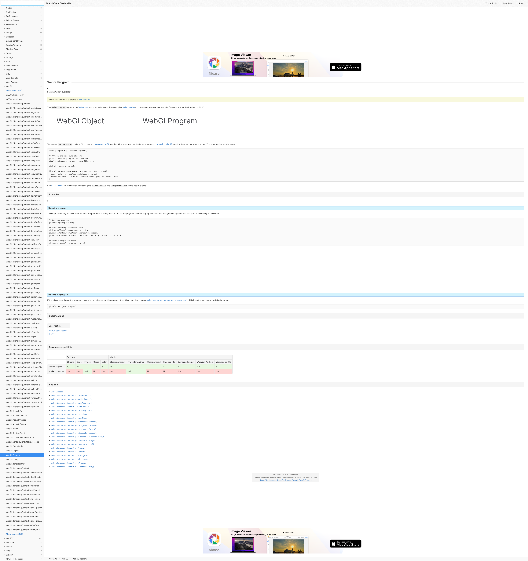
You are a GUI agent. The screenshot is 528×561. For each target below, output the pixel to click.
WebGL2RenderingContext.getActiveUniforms (25, 266)
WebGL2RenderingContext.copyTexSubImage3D (25, 174)
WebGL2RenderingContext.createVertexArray (25, 191)
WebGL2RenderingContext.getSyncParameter (25, 301)
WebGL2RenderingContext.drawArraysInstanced (25, 218)
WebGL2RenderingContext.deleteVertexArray (25, 213)
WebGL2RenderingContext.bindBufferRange (25, 121)
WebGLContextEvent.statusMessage (22, 442)
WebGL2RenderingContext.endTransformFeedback (25, 244)
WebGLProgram (13, 455)
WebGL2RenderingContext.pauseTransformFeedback (25, 349)
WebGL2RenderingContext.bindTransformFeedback (25, 130)
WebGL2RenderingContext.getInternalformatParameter (25, 283)
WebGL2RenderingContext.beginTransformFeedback (25, 112)
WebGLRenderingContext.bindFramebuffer (25, 490)
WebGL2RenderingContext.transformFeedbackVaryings (25, 376)
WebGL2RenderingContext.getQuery (22, 288)
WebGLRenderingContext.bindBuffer (22, 486)
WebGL (65, 559)
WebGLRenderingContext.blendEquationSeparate (25, 512)
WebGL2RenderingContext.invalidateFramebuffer (25, 319)
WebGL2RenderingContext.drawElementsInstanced (25, 226)
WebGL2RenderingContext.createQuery (24, 178)
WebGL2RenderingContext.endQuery (22, 240)
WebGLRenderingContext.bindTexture (23, 499)
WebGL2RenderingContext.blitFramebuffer (25, 139)
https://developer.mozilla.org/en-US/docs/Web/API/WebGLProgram (285, 480)
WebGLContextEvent (15, 433)
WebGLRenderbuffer (15, 464)
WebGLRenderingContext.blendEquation (24, 508)
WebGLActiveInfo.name (16, 415)
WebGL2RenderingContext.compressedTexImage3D (25, 161)
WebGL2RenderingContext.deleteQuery (24, 196)
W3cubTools (491, 3)
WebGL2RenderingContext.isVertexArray (24, 345)
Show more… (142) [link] (14, 534)
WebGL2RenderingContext (18, 103)
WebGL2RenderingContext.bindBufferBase (25, 117)
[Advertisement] (129, 30)
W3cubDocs (52, 3)
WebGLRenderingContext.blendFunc (22, 516)
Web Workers (84, 99)
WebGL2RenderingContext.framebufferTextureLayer (25, 253)
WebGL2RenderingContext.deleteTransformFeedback (25, 209)
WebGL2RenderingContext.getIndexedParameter (25, 279)
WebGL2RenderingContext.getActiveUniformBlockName (25, 257)
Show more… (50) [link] (14, 90)
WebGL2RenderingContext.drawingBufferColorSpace (25, 231)
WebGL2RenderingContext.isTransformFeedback (25, 341)
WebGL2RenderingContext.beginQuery (23, 108)
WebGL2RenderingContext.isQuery (21, 327)
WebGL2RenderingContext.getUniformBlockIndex (25, 310)
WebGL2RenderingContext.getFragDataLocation (25, 275)
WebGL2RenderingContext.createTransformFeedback (25, 187)
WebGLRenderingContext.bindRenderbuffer (25, 494)
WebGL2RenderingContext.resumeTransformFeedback (25, 358)
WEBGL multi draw (14, 99)
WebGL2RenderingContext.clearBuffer (23, 152)
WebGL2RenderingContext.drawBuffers (24, 222)
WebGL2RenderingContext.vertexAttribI (24, 402)
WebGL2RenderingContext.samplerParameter (25, 363)
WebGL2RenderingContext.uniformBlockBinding (25, 385)
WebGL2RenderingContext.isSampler (22, 332)
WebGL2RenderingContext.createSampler (25, 182)
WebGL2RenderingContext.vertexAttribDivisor (25, 398)
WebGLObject (12, 450)
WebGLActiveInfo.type (16, 424)
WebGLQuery (12, 459)
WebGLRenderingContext (17, 468)
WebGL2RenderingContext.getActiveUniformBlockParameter (25, 262)
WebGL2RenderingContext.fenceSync (23, 248)
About (521, 3)
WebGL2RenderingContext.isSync (21, 336)
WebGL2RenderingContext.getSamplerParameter (25, 297)
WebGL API (83, 107)
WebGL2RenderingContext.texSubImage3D (25, 371)
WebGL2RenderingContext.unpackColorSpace (25, 393)
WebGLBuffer (12, 428)
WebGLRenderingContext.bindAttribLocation (25, 481)
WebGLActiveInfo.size (16, 420)
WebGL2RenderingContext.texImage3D (24, 367)
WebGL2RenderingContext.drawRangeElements (25, 235)
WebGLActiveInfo (14, 411)
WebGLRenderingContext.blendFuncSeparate (25, 521)
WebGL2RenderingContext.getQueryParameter (25, 292)
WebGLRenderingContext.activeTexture (24, 472)
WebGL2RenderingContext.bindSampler (24, 125)
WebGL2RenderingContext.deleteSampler (25, 200)
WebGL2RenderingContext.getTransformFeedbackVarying (25, 305)
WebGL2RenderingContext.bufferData (23, 143)
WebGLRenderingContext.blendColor (22, 503)
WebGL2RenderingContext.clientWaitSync (25, 156)
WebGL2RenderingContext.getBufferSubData (25, 270)
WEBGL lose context (15, 95)
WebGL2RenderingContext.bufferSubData (25, 147)
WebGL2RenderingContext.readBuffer (23, 354)
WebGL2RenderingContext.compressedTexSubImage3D (25, 165)
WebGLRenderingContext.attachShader (24, 477)
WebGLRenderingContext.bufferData (22, 525)
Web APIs (53, 559)
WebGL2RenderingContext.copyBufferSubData (25, 169)
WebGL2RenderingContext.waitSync (22, 406)
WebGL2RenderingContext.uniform (21, 380)
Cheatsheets (507, 3)
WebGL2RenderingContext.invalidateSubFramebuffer (25, 323)
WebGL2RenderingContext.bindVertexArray (25, 134)
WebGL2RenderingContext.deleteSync (23, 204)
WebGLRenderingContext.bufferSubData (24, 529)
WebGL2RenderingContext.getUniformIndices (25, 314)
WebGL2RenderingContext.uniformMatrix (24, 389)
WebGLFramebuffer (15, 446)
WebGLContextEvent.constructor (21, 437)
